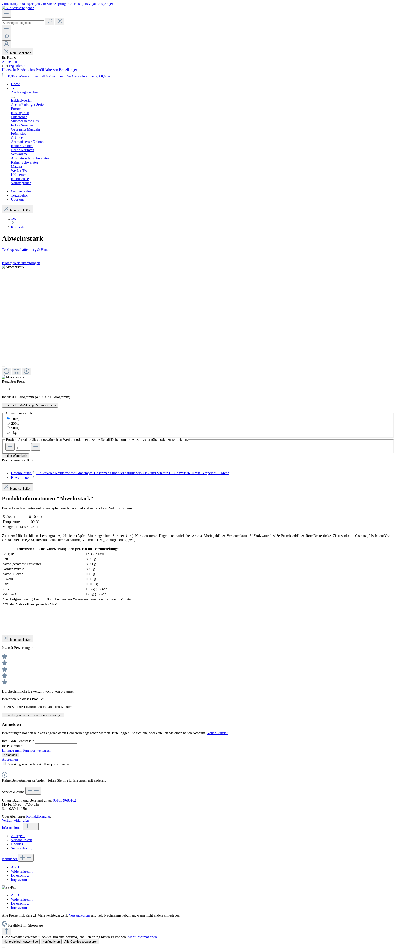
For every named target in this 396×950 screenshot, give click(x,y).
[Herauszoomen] (6, 371)
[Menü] (6, 14)
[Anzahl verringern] (10, 447)
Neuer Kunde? (217, 733)
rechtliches (10, 859)
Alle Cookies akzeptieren (80, 941)
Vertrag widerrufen (15, 820)
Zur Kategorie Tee (24, 92)
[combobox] (23, 22)
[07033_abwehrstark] (13, 267)
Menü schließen (20, 53)
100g (15, 419)
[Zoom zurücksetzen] (16, 371)
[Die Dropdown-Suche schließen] (59, 21)
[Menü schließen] (13, 97)
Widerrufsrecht (21, 871)
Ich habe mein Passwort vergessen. (27, 750)
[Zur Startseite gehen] (18, 8)
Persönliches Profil (30, 70)
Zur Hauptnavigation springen (92, 4)
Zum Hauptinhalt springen (21, 4)
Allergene (18, 836)
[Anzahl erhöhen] (35, 447)
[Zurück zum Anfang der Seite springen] (6, 931)
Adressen (51, 70)
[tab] (120, 473)
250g (15, 423)
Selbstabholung (22, 848)
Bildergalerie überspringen (21, 263)
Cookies (17, 844)
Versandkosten (21, 840)
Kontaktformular (38, 816)
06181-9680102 (64, 800)
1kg (14, 433)
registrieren (17, 66)
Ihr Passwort (12, 746)
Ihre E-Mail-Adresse (18, 741)
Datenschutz (20, 875)
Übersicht (9, 70)
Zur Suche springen (55, 4)
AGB (15, 867)
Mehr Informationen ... (144, 937)
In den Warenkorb (15, 455)
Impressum (19, 880)
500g (15, 428)
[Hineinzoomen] (26, 371)
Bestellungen (68, 70)
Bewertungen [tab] (21, 477)
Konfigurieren (51, 941)
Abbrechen (10, 759)
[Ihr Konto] (6, 44)
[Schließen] (4, 366)
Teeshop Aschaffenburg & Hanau (26, 250)
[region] (198, 322)
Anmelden (9, 61)
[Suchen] (49, 21)
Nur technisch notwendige (21, 941)
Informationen (12, 828)
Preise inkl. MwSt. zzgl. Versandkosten (30, 405)
